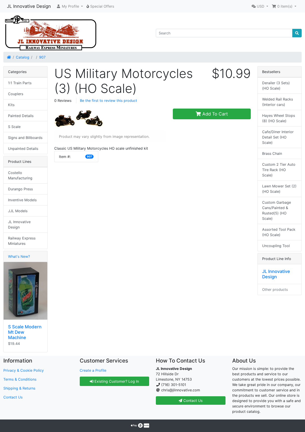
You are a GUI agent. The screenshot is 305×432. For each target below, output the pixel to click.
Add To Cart (214, 114)
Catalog (22, 57)
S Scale (14, 126)
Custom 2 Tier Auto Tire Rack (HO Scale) (278, 169)
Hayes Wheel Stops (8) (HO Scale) (278, 118)
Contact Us (13, 397)
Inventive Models (22, 200)
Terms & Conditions (19, 379)
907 (42, 57)
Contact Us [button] (192, 400)
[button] (69, 6)
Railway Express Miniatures (22, 241)
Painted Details (20, 115)
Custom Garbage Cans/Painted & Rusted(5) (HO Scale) (276, 210)
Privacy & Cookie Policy (23, 370)
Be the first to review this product (108, 100)
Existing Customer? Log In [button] (116, 381)
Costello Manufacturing (20, 175)
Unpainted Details (23, 148)
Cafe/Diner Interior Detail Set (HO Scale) (278, 137)
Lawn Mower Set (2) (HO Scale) (279, 189)
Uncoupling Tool (276, 245)
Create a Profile (93, 370)
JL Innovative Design (29, 6)
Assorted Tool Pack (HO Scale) (278, 232)
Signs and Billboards (25, 137)
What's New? (19, 256)
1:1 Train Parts (19, 83)
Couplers (15, 94)
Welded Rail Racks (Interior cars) (277, 102)
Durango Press (20, 189)
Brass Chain (272, 153)
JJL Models (17, 211)
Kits (11, 105)
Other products (275, 289)
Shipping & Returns (19, 388)
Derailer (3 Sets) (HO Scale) (276, 85)
